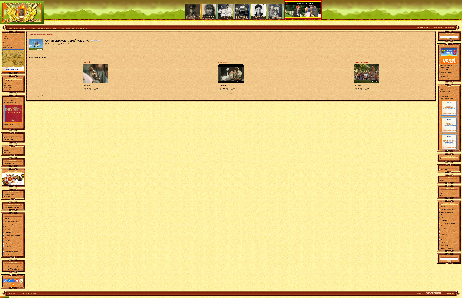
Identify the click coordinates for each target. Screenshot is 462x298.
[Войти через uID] (5, 281)
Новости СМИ (8, 139)
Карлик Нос (223, 62)
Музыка (7, 229)
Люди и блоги (9, 227)
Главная (5, 36)
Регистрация (79, 28)
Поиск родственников (10, 127)
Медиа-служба (8, 87)
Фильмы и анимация (11, 249)
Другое (7, 218)
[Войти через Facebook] (13, 281)
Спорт (7, 243)
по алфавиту (444, 96)
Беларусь (7, 152)
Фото (441, 195)
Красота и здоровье (11, 224)
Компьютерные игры (11, 221)
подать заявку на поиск (447, 98)
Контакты (6, 43)
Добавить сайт (7, 47)
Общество (8, 232)
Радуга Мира (8, 89)
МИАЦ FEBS (8, 81)
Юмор (7, 254)
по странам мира (445, 91)
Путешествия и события (12, 235)
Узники (442, 180)
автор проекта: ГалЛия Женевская (444, 27)
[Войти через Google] (21, 281)
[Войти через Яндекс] (17, 281)
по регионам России (446, 94)
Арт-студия (7, 85)
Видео (72, 28)
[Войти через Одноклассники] (13, 285)
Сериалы (7, 240)
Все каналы (444, 245)
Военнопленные (445, 159)
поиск (442, 89)
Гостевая (5, 41)
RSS (432, 27)
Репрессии (443, 169)
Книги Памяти (8, 100)
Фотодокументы (9, 124)
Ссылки (5, 45)
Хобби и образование (11, 251)
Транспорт (8, 246)
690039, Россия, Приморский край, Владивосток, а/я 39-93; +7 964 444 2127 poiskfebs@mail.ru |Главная (39, 28)
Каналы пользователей (448, 248)
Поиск (6, 83)
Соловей (87, 62)
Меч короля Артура (361, 62)
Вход (85, 28)
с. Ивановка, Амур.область (448, 79)
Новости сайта (8, 137)
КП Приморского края (10, 102)
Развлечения (9, 238)
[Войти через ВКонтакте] (9, 281)
